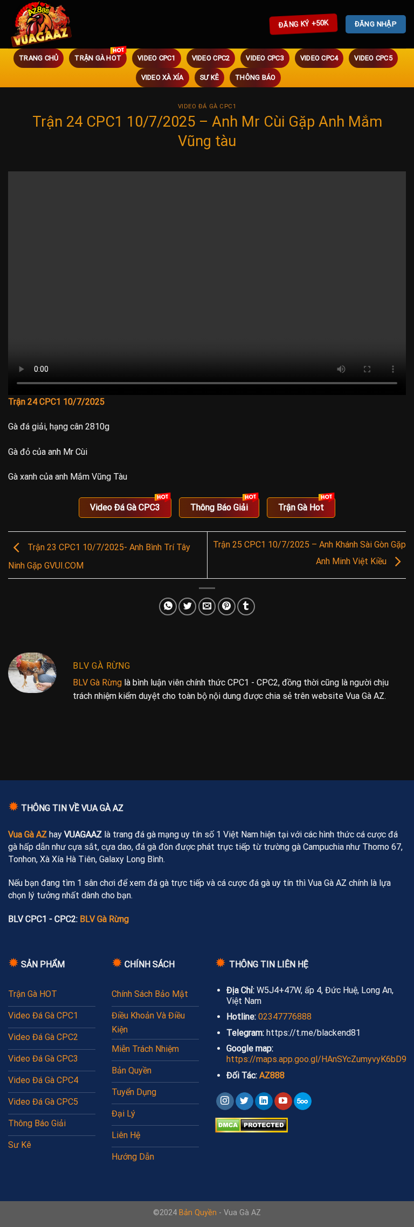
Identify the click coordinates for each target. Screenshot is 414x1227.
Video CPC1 (156, 58)
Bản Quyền (198, 1212)
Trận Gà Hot (97, 58)
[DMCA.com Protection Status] (251, 1124)
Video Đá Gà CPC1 (207, 106)
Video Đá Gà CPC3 (125, 507)
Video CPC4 (319, 58)
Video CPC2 (211, 58)
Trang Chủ (38, 58)
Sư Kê (209, 77)
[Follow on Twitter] (244, 1101)
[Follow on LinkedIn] (264, 1101)
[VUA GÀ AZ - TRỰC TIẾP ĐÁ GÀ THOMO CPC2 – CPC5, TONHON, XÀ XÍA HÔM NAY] (56, 24)
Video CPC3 (265, 58)
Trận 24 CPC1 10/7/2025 (56, 402)
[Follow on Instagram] (225, 1101)
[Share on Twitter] (187, 606)
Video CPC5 (373, 58)
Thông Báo (255, 77)
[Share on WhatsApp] (168, 606)
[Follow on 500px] (303, 1101)
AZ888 (272, 1075)
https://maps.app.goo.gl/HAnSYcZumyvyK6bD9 (316, 1059)
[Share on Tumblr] (246, 606)
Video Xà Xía (162, 77)
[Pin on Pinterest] (227, 606)
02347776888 (285, 1016)
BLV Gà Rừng (97, 682)
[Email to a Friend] (207, 606)
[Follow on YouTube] (283, 1101)
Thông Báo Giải (219, 507)
